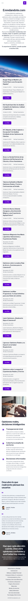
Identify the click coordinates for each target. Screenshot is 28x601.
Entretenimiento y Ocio (14, 577)
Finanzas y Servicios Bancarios (14, 579)
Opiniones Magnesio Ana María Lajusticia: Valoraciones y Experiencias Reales (13, 237)
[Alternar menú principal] (24, 2)
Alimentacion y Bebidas (14, 568)
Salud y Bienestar (14, 590)
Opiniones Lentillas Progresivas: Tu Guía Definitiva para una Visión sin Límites (13, 294)
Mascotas (14, 586)
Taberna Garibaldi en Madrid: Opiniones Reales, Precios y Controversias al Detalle (13, 184)
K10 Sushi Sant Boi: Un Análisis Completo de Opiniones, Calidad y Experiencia (14, 107)
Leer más (7, 97)
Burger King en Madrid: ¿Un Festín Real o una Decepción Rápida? (12, 82)
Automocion (14, 570)
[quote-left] (2, 492)
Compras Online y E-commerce (14, 575)
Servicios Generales (14, 593)
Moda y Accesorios (14, 588)
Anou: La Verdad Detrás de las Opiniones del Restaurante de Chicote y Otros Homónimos (13, 159)
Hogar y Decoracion (14, 584)
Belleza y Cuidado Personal (14, 573)
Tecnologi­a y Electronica (14, 595)
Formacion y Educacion (14, 581)
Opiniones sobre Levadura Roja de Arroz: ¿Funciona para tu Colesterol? (13, 265)
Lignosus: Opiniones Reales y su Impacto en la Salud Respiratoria (14, 345)
